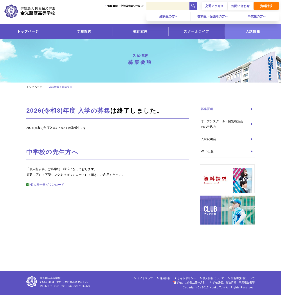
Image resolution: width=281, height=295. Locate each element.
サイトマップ (145, 278)
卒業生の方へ (257, 16)
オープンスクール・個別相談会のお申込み (222, 123)
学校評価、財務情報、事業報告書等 (234, 282)
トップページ (28, 31)
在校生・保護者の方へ (212, 16)
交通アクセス (214, 6)
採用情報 (165, 278)
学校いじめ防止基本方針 (191, 282)
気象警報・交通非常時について (125, 5)
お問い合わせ (240, 6)
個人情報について (213, 278)
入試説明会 (208, 139)
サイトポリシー (186, 278)
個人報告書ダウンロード (47, 184)
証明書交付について (243, 278)
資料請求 (266, 6)
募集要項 (207, 109)
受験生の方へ (168, 16)
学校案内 (84, 31)
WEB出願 (207, 151)
